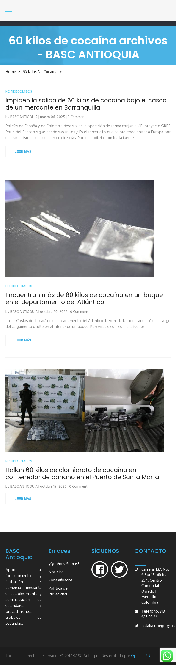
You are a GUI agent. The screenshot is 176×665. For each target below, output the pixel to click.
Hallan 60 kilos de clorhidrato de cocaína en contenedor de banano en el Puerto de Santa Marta (82, 474)
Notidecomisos (19, 91)
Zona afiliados (60, 580)
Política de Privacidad (58, 592)
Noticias (56, 572)
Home (11, 72)
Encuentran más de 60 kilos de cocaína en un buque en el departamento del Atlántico (84, 298)
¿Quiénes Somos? (64, 564)
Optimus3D (140, 656)
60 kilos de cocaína (40, 72)
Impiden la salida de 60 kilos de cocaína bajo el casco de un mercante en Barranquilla (86, 104)
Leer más (23, 151)
